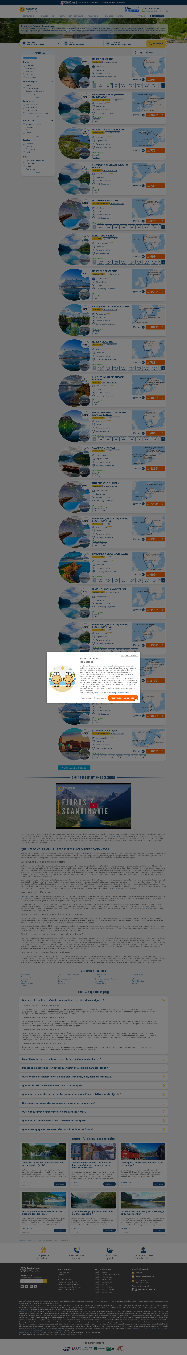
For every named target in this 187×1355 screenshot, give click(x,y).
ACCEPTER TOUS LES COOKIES (122, 698)
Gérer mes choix (100, 698)
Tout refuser (86, 698)
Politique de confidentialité (120, 693)
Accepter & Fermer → (129, 655)
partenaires (106, 666)
